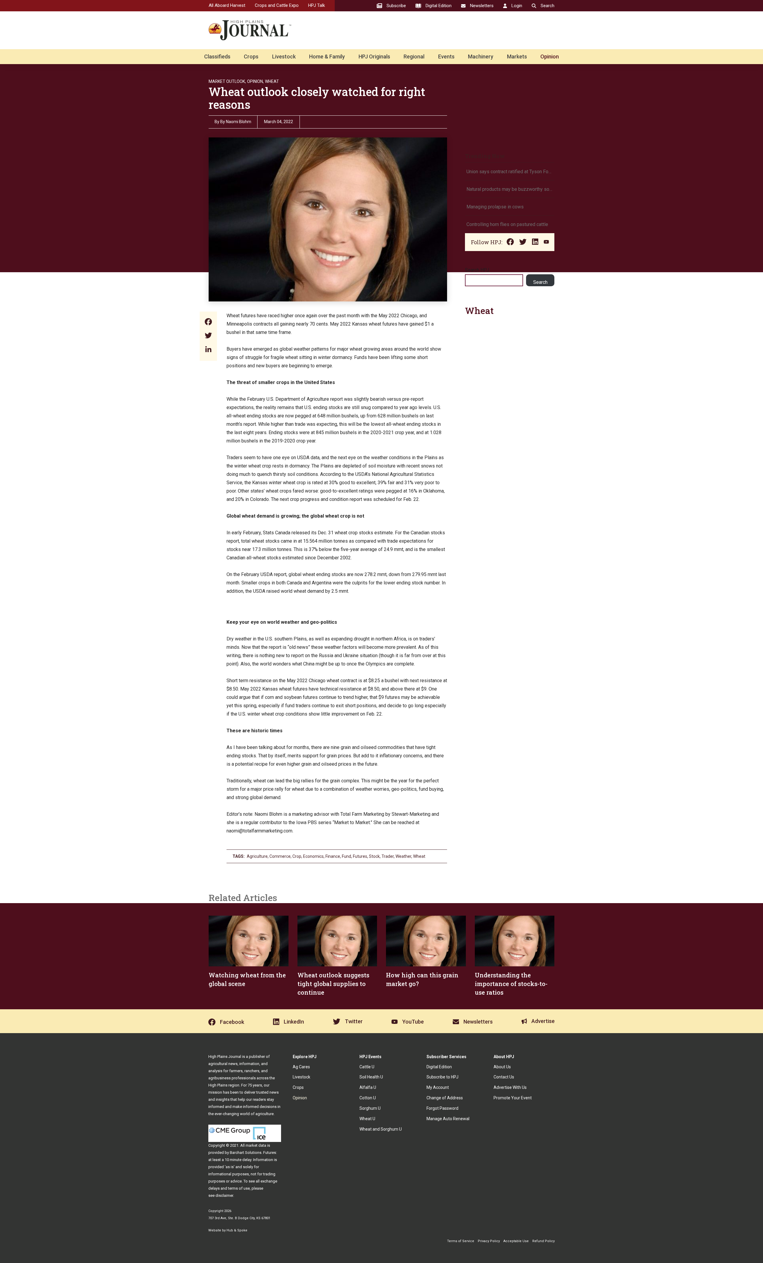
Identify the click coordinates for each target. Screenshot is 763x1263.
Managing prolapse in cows (495, 207)
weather (403, 856)
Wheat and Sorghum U (380, 1129)
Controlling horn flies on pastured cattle (507, 224)
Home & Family (327, 56)
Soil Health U (371, 1077)
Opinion (549, 56)
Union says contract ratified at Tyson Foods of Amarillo (509, 171)
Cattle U (366, 1066)
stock (374, 856)
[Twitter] (208, 336)
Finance (332, 856)
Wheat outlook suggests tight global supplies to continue (333, 983)
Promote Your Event (513, 1097)
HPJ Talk (316, 5)
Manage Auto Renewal (448, 1118)
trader (388, 856)
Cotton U (367, 1097)
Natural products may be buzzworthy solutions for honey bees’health (509, 189)
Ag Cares (301, 1066)
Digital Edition (439, 1066)
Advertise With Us (510, 1087)
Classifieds (217, 56)
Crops (251, 56)
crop (296, 856)
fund (346, 856)
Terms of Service (460, 1241)
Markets (517, 56)
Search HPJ (477, 270)
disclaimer (224, 1195)
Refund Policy (543, 1241)
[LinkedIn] (208, 349)
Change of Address (445, 1097)
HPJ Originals (374, 56)
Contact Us (504, 1077)
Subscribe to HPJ (442, 1077)
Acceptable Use (516, 1241)
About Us (502, 1066)
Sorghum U (370, 1108)
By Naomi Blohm (235, 121)
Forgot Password (442, 1108)
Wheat (272, 81)
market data (256, 1145)
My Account (438, 1087)
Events (446, 56)
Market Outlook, (227, 81)
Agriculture (257, 856)
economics (313, 856)
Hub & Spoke (237, 1230)
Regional (414, 56)
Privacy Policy (489, 1241)
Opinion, (255, 81)
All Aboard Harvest (227, 5)
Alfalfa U (367, 1087)
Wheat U (367, 1118)
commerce (280, 856)
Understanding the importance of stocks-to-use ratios (511, 983)
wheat (419, 856)
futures (360, 856)
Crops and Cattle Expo (277, 5)
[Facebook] (208, 322)
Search (540, 282)
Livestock (284, 56)
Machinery (480, 56)
